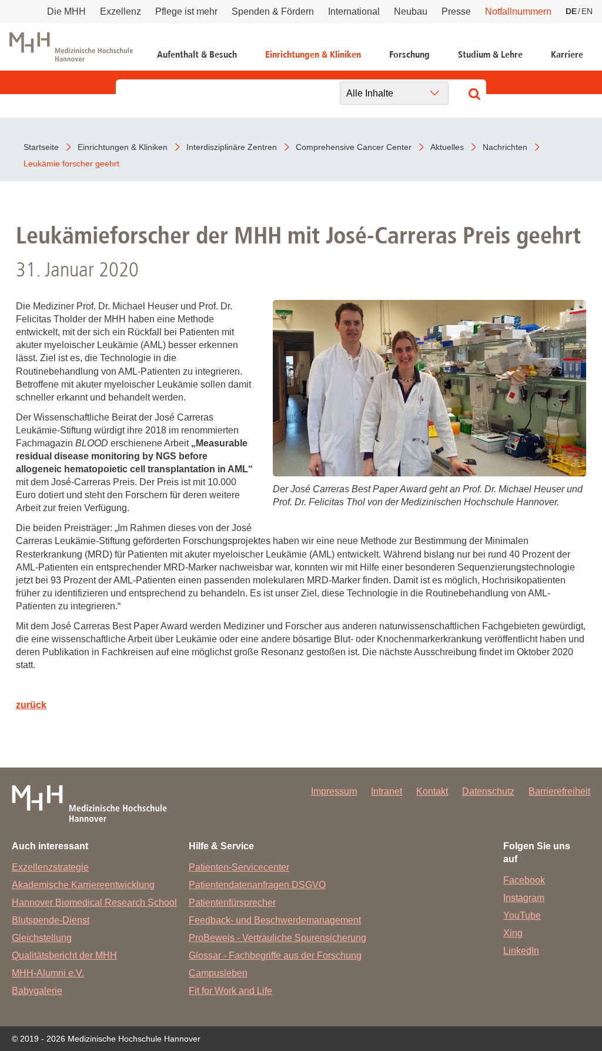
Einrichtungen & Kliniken (313, 54)
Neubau (410, 11)
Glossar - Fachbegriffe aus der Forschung (275, 955)
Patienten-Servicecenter (239, 867)
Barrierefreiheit (559, 791)
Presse (456, 11)
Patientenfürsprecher (232, 902)
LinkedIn (521, 951)
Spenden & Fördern (273, 11)
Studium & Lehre (490, 54)
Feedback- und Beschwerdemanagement (275, 920)
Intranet (386, 791)
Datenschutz (488, 791)
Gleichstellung (42, 938)
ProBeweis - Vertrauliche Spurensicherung (277, 938)
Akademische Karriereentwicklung (83, 885)
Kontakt (432, 791)
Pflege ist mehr (186, 11)
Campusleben (218, 973)
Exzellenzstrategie (50, 867)
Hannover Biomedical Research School (94, 902)
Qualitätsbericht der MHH (64, 955)
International (354, 11)
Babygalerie (37, 991)
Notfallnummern (518, 11)
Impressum (334, 791)
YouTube (522, 915)
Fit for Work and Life (230, 991)
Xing (513, 933)
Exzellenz (120, 11)
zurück (31, 705)
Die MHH (66, 11)
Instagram (523, 898)
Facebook (524, 880)
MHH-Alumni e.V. (48, 973)
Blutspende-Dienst (50, 920)
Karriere (567, 54)
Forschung (409, 54)
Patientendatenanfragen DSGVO (257, 885)
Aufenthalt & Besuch (197, 54)
